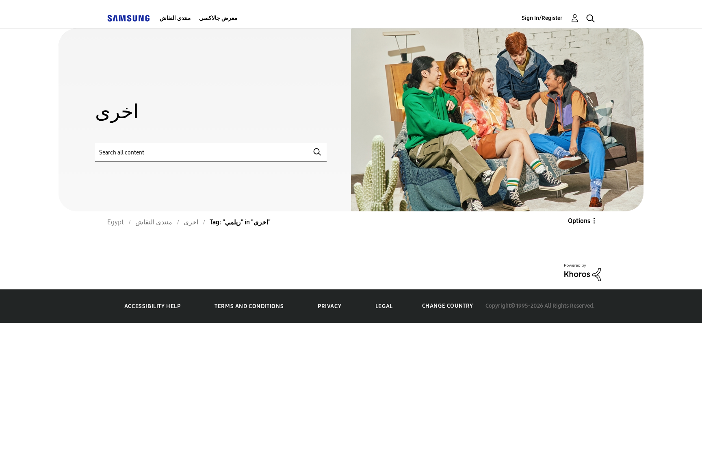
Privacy (329, 306)
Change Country (447, 305)
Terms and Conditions (249, 306)
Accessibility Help (152, 306)
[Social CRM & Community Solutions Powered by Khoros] (582, 272)
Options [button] (579, 221)
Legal (384, 306)
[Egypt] (128, 18)
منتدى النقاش (175, 18)
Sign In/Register (542, 18)
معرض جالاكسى (218, 18)
